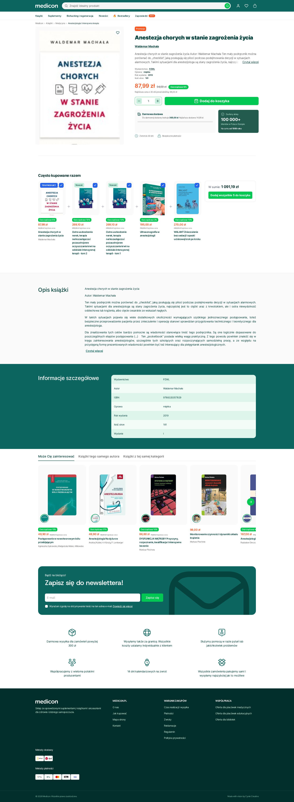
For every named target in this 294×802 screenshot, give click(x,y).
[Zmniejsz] (139, 101)
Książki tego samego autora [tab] (98, 456)
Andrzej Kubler (95, 542)
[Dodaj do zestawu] (61, 185)
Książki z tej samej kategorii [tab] (143, 456)
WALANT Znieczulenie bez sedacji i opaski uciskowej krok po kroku (187, 235)
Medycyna (60, 23)
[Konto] (238, 5)
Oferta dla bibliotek (225, 719)
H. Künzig (106, 542)
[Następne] (251, 502)
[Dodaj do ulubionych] (117, 32)
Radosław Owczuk (249, 542)
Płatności (168, 713)
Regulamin (169, 731)
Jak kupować (120, 713)
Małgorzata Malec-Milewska (71, 546)
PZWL (152, 69)
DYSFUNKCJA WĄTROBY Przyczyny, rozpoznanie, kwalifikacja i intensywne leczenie (160, 542)
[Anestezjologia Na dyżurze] (113, 495)
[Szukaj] (227, 6)
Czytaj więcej (250, 62)
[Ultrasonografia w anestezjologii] (154, 201)
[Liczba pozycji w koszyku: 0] (255, 6)
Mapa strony (119, 719)
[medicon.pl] (46, 6)
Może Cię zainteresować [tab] (56, 456)
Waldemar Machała (147, 46)
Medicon (39, 23)
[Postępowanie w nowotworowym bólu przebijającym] (62, 495)
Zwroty (167, 719)
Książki (49, 23)
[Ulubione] (246, 5)
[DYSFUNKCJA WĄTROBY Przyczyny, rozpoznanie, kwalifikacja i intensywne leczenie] (163, 495)
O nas (116, 707)
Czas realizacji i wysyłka (176, 707)
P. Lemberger (117, 542)
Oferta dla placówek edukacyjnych (233, 713)
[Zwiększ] (157, 101)
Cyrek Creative (252, 796)
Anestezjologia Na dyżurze (103, 538)
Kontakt (117, 725)
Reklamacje (170, 725)
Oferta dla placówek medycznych (233, 707)
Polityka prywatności (174, 737)
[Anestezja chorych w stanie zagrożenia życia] (52, 201)
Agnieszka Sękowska (47, 546)
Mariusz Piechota (147, 549)
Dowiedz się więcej (122, 606)
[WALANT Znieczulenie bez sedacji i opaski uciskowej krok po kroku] (188, 199)
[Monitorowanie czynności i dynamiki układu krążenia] (214, 495)
